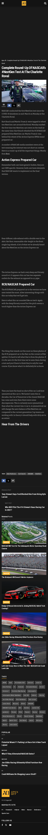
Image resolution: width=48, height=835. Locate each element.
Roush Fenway (28, 716)
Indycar (34, 695)
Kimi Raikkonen (21, 699)
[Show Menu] (3, 3)
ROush (19, 716)
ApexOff (8, 800)
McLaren (15, 703)
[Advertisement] (24, 32)
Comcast (30, 682)
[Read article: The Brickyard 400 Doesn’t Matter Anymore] (24, 564)
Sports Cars (13, 720)
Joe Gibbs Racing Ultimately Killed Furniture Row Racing (22, 637)
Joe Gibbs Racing (8, 699)
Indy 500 (26, 695)
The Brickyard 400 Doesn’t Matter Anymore (17, 577)
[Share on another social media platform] (19, 105)
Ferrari (42, 687)
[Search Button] (45, 3)
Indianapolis (32, 691)
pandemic (6, 712)
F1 (14, 687)
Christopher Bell (20, 682)
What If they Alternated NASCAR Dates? (18, 754)
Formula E (9, 810)
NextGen (38, 474)
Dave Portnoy (7, 687)
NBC (20, 708)
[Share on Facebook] (9, 105)
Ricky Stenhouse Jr (8, 716)
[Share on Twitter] (14, 105)
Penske (14, 712)
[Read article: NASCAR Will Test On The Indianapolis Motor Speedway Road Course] (24, 532)
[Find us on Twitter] (6, 825)
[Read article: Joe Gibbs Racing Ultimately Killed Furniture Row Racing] (24, 624)
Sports (5, 720)
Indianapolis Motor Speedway (12, 695)
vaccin (31, 720)
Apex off (4, 60)
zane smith (13, 724)
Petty (20, 712)
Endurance (37, 810)
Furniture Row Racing (18, 691)
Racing (35, 712)
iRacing (41, 695)
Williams (39, 720)
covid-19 (38, 682)
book (10, 682)
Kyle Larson (32, 699)
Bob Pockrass (11, 474)
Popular (27, 712)
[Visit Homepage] (24, 3)
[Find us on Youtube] (10, 825)
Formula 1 (6, 691)
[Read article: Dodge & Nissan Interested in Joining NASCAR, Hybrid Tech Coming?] (24, 592)
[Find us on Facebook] (2, 825)
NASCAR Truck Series (9, 708)
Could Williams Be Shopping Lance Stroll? (19, 774)
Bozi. (8, 154)
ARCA (4, 682)
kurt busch (22, 474)
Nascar (6, 542)
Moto (23, 810)
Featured (20, 687)
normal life (35, 708)
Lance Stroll (6, 703)
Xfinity (5, 724)
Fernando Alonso (31, 687)
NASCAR (30, 474)
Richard (42, 712)
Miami (23, 703)
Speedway (39, 716)
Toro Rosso (23, 720)
